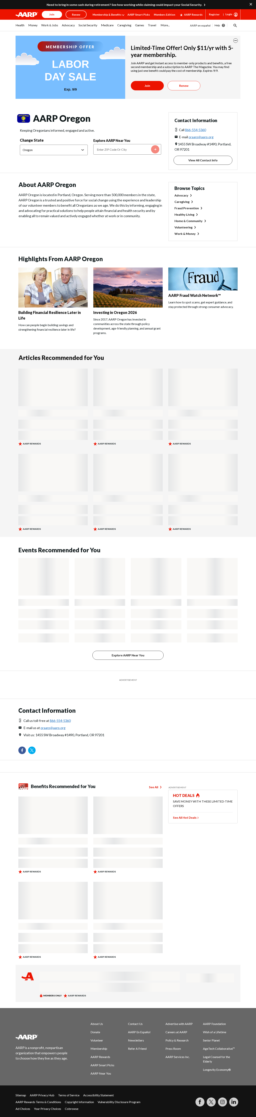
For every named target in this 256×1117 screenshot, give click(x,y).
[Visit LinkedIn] (233, 1101)
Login (228, 14)
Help (217, 25)
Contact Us (135, 1024)
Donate (95, 1032)
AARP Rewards (193, 14)
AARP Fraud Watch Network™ (194, 295)
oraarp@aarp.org (201, 137)
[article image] (53, 306)
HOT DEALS (184, 795)
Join (147, 85)
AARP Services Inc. (177, 1057)
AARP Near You (101, 1073)
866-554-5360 (195, 130)
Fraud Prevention (186, 208)
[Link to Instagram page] (222, 1101)
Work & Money (185, 233)
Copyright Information (79, 1102)
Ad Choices (23, 1108)
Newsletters (136, 1040)
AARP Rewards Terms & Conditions (38, 1102)
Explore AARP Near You (111, 140)
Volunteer (97, 1040)
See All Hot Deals (185, 817)
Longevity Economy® (217, 1069)
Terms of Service (68, 1095)
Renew (184, 85)
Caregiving (181, 201)
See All (153, 787)
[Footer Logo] (42, 1037)
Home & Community (188, 221)
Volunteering (183, 227)
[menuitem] (20, 27)
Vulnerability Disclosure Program (119, 1102)
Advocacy (181, 195)
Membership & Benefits (107, 14)
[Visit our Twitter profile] (32, 750)
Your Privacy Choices (47, 1108)
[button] (234, 25)
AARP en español (200, 25)
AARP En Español (139, 1032)
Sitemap (21, 1095)
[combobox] (127, 149)
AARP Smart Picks (138, 14)
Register (214, 14)
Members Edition (164, 14)
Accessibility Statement (98, 1095)
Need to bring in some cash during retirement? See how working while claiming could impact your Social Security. (124, 4)
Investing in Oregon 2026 (115, 312)
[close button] (236, 41)
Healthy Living (184, 214)
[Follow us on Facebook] (22, 750)
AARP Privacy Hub (42, 1095)
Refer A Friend (137, 1048)
